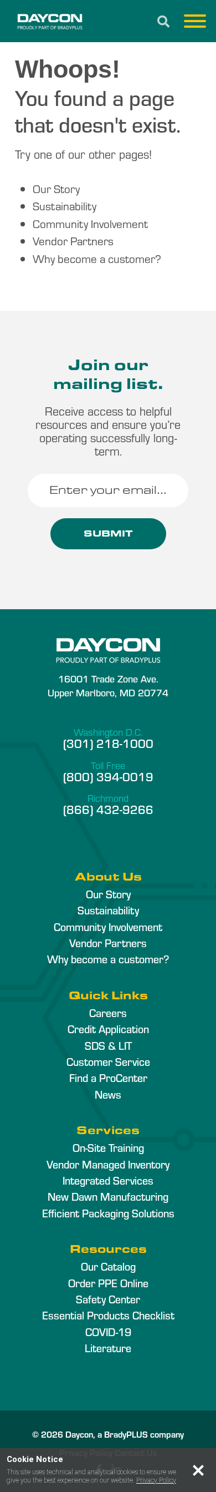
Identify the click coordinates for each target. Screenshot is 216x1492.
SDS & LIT (108, 1045)
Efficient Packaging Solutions (108, 1213)
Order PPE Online (108, 1283)
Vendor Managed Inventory (108, 1164)
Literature (108, 1348)
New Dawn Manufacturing (108, 1196)
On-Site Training (108, 1147)
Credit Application (108, 1029)
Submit (108, 533)
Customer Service (108, 1061)
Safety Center (108, 1299)
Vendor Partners (73, 240)
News (108, 1094)
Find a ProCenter (108, 1077)
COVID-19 (108, 1332)
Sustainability (64, 206)
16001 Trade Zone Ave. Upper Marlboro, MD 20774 (108, 685)
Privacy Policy (156, 1480)
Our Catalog (108, 1266)
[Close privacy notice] (198, 1470)
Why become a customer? (97, 258)
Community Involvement (90, 223)
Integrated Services (108, 1180)
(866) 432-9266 (108, 809)
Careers (108, 1013)
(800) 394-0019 (108, 776)
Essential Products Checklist (108, 1315)
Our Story (56, 188)
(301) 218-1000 (108, 743)
